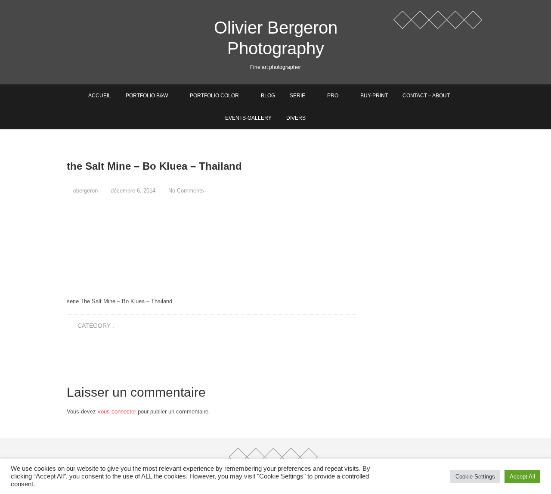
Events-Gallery (248, 118)
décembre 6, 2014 (132, 190)
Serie (297, 96)
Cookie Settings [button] (475, 476)
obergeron (84, 190)
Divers (296, 118)
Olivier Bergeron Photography (275, 38)
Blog (268, 96)
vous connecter (117, 411)
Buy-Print (374, 96)
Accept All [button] (522, 476)
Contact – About (426, 96)
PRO (332, 96)
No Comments (186, 190)
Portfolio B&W (147, 96)
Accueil (99, 96)
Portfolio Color (214, 96)
